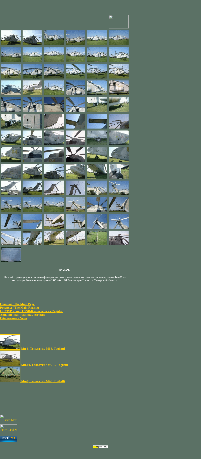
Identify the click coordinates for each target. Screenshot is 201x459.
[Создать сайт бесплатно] (100, 447)
